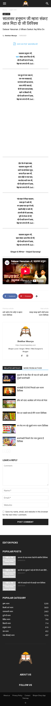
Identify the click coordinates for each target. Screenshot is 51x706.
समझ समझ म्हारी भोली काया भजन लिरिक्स (38, 313)
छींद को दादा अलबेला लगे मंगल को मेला (32, 400)
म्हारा (17, 56)
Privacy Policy (17, 695)
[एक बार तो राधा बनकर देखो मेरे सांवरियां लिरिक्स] (9, 560)
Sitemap (25, 698)
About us (7, 695)
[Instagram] (28, 355)
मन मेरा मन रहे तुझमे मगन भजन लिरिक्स (32, 425)
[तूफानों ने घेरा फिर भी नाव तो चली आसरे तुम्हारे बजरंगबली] (9, 378)
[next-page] (8, 451)
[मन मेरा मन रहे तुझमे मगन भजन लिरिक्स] (9, 428)
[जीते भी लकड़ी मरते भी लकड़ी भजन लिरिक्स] (9, 586)
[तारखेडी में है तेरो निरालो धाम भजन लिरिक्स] (9, 391)
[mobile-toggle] (4, 3)
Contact (27, 695)
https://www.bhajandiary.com (25, 345)
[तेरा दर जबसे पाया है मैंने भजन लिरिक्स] (9, 416)
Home (5, 10)
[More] (36, 296)
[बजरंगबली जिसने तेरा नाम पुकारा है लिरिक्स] (9, 441)
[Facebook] (23, 355)
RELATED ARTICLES (12, 368)
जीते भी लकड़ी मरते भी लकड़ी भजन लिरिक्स (31, 583)
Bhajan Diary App (39, 695)
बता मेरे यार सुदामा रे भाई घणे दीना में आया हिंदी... (33, 570)
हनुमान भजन (13, 10)
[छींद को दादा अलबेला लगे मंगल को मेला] (9, 403)
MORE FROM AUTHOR (33, 368)
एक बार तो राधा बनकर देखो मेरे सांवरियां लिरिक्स (33, 557)
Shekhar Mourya (11, 36)
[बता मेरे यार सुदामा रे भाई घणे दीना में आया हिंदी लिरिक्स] (9, 573)
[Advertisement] (25, 130)
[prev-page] (4, 451)
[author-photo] (25, 338)
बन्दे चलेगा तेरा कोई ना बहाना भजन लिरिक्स (12, 313)
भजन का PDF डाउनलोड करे (27, 44)
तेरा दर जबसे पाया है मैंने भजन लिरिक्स (31, 413)
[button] (47, 3)
